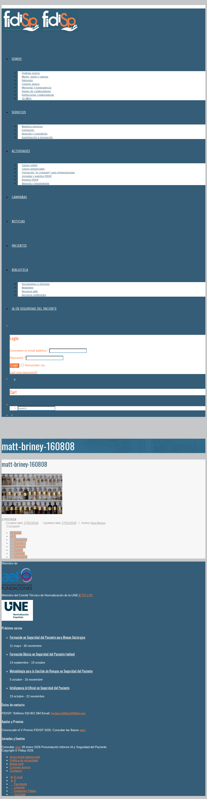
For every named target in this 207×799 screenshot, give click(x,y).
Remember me (34, 365)
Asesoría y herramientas (35, 183)
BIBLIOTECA (20, 270)
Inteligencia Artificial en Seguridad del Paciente (39, 687)
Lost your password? (23, 372)
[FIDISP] (40, 31)
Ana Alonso (98, 523)
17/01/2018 (31, 523)
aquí (83, 730)
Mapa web (16, 763)
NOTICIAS (18, 221)
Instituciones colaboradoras (38, 95)
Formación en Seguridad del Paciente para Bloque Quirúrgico (47, 637)
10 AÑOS (27, 98)
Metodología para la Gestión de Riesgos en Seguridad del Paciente (51, 671)
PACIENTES (19, 246)
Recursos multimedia (34, 295)
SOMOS (17, 59)
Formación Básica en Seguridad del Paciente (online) (42, 654)
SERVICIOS (19, 112)
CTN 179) (86, 595)
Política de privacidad (24, 760)
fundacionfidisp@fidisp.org (68, 713)
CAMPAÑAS (19, 197)
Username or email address (29, 350)
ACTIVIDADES (21, 151)
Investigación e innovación (37, 137)
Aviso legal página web (25, 757)
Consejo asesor (20, 767)
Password (17, 357)
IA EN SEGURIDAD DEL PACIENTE (34, 309)
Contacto (16, 770)
